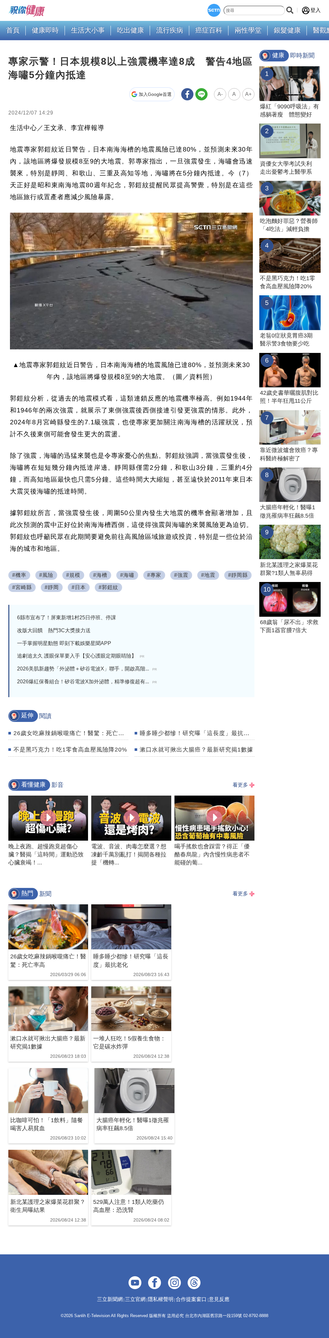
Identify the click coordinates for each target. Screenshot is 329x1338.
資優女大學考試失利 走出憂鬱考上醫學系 (289, 168)
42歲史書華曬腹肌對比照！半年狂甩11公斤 (289, 397)
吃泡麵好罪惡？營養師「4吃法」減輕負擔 (289, 225)
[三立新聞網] (214, 10)
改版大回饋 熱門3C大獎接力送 (54, 630)
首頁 (13, 30)
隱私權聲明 (160, 1299)
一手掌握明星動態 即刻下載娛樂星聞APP (64, 643)
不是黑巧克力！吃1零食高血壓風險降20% (70, 749)
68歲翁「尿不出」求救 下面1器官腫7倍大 (290, 626)
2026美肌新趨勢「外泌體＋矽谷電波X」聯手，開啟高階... (87, 668)
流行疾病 (169, 30)
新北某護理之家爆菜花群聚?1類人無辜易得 (289, 569)
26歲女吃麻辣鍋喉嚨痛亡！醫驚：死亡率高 (71, 733)
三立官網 (135, 1299)
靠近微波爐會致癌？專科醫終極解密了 (289, 454)
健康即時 (45, 30)
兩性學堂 (248, 30)
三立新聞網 (110, 1299)
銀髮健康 (287, 30)
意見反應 (219, 1299)
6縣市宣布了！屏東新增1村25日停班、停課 (66, 617)
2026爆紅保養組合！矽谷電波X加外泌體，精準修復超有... (87, 681)
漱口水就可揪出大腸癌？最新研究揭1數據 (196, 749)
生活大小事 (88, 30)
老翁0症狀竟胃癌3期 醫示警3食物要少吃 (289, 339)
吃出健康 (130, 30)
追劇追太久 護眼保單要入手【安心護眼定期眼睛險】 (80, 656)
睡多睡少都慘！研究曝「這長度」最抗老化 (198, 733)
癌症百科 (208, 30)
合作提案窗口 (191, 1299)
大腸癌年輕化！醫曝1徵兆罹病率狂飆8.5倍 (287, 511)
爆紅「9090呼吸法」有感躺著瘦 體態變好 (289, 110)
